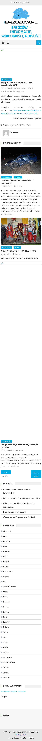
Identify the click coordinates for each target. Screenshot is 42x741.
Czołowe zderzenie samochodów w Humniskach (17, 182)
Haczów (6, 576)
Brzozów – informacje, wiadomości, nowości (21, 32)
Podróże (6, 607)
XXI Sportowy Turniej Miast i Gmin (19, 125)
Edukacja (6, 561)
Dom (5, 546)
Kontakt (31, 738)
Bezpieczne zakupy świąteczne (14, 512)
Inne (5, 581)
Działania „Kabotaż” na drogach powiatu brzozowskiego (17, 491)
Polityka (6, 612)
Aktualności (6, 79)
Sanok (5, 632)
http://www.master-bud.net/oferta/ (13, 691)
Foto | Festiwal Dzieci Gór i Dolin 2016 (18, 251)
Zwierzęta (6, 677)
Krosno (6, 591)
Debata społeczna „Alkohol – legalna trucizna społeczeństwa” (19, 505)
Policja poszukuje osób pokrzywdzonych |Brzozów (19, 446)
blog (4, 536)
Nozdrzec (6, 602)
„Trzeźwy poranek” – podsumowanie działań (19, 517)
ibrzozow (19, 88)
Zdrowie (6, 667)
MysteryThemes (21, 734)
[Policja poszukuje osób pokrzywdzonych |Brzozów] (21, 350)
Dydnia (17, 248)
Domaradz (7, 551)
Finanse (6, 566)
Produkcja (6, 622)
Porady (5, 617)
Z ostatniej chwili (9, 662)
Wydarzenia (7, 657)
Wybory (6, 652)
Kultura (5, 596)
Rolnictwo (6, 627)
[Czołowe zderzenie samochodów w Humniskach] (21, 160)
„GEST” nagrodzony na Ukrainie (37, 472)
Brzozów (18, 177)
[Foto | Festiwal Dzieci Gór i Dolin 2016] (21, 231)
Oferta (23, 738)
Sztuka (5, 642)
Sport (5, 637)
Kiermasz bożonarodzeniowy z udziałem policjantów (21, 498)
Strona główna (14, 738)
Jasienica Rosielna (9, 586)
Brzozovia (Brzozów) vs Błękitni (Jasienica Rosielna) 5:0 (7, 472)
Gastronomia (7, 571)
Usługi (5, 647)
